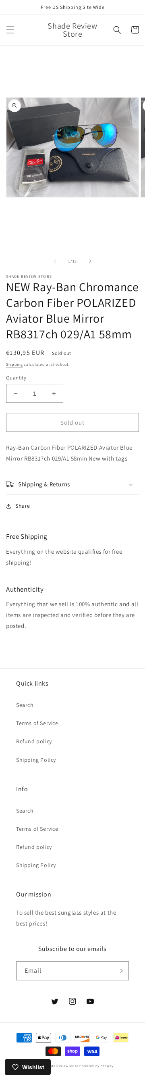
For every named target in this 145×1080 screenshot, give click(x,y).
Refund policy (34, 741)
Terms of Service (37, 723)
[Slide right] (90, 261)
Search (25, 705)
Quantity (16, 377)
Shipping (14, 364)
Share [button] (22, 505)
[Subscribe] (119, 970)
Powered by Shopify (96, 1065)
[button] (10, 30)
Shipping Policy (36, 759)
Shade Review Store (62, 1065)
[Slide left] (55, 261)
